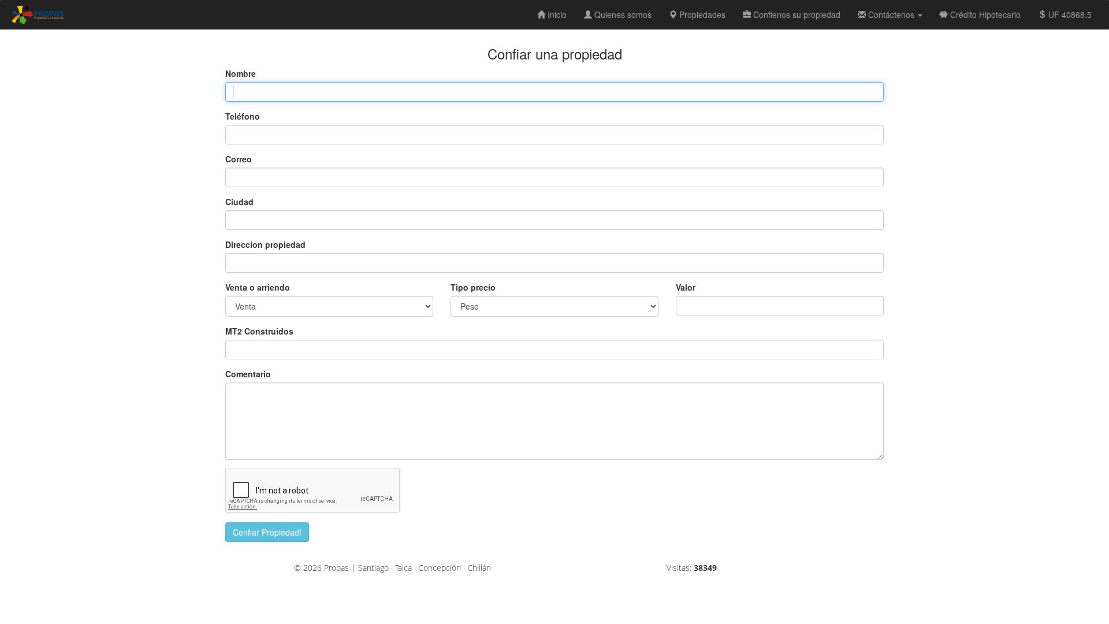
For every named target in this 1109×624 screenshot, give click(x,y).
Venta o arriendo (257, 287)
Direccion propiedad (265, 244)
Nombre (240, 73)
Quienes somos (622, 14)
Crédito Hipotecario (984, 14)
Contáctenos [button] (891, 14)
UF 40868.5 (1070, 14)
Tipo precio (473, 287)
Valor (685, 287)
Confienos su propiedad (795, 14)
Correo (238, 159)
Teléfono (242, 116)
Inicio (556, 14)
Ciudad (239, 201)
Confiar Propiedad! (267, 532)
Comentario (248, 374)
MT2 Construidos (259, 331)
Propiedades (701, 14)
